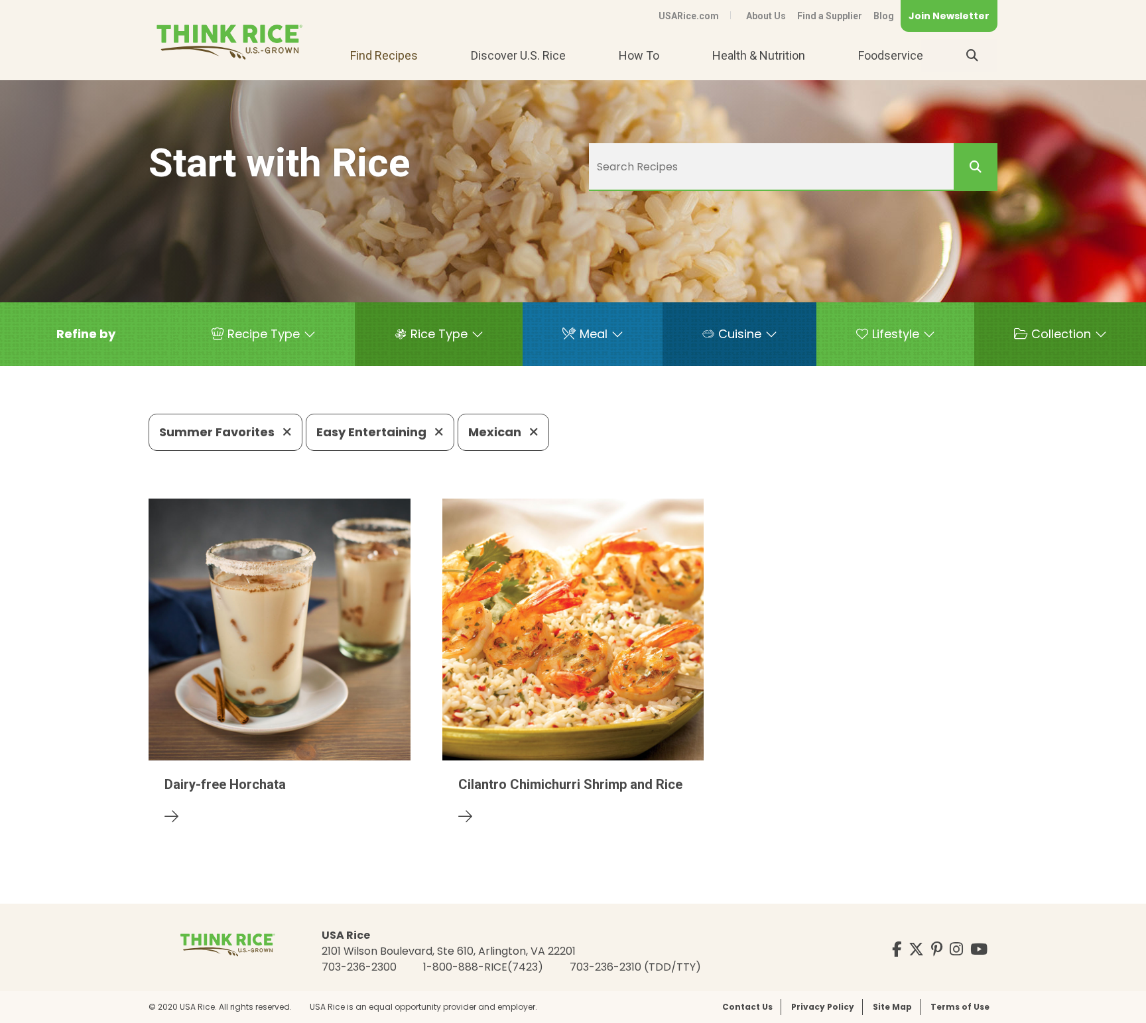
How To (639, 55)
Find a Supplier (829, 16)
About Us (766, 16)
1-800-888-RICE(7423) (483, 967)
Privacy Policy (822, 1006)
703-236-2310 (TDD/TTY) (635, 967)
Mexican (496, 432)
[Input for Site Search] (972, 56)
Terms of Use (959, 1006)
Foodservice (890, 55)
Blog (883, 16)
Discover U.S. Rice (518, 55)
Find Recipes (384, 55)
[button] (85, 334)
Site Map (892, 1006)
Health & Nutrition (758, 55)
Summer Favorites (218, 432)
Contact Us (747, 1006)
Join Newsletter (949, 16)
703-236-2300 (359, 967)
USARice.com (689, 16)
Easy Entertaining (372, 432)
